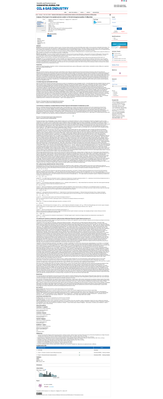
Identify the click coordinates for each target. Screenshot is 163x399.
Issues (81, 12)
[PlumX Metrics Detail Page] (120, 73)
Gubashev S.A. (56, 19)
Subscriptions (96, 12)
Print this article (117, 53)
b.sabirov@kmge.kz (43, 328)
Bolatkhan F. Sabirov (41, 324)
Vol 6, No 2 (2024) (47, 14)
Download (96, 350)
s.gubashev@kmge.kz (43, 310)
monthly (54, 377)
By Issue (115, 91)
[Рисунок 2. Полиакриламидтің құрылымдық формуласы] (73, 116)
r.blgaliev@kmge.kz (43, 321)
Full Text (39, 39)
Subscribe (116, 39)
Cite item (116, 56)
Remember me (116, 26)
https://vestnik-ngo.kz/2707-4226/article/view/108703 (61, 28)
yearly (58, 377)
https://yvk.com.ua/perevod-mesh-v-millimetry (87, 344)
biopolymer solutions (54, 66)
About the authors (41, 40)
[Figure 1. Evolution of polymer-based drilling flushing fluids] (79, 352)
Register (123, 31)
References (39, 41)
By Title (115, 94)
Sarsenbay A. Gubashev (42, 307)
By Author (116, 93)
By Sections (116, 95)
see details (51, 386)
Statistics (39, 43)
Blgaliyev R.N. (68, 19)
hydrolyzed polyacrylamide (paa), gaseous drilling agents (70, 66)
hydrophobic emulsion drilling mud (97, 66)
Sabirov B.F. (74, 19)
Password (114, 22)
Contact (88, 12)
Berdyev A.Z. (62, 19)
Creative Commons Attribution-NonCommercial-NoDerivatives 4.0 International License (65, 394)
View (115, 38)
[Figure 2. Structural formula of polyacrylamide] (79, 355)
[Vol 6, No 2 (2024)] (41, 32)
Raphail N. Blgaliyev (41, 318)
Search (113, 80)
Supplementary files (41, 42)
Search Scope (114, 84)
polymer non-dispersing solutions (43, 66)
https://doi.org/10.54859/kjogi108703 (58, 29)
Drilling (53, 26)
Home (65, 12)
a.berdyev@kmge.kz (43, 316)
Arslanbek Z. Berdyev (41, 313)
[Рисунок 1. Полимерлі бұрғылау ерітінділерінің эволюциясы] (73, 100)
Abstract (39, 38)
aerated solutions (85, 66)
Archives (40, 14)
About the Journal (73, 12)
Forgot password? (116, 31)
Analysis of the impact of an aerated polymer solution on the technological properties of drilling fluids (74, 14)
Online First (115, 65)
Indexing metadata (118, 55)
